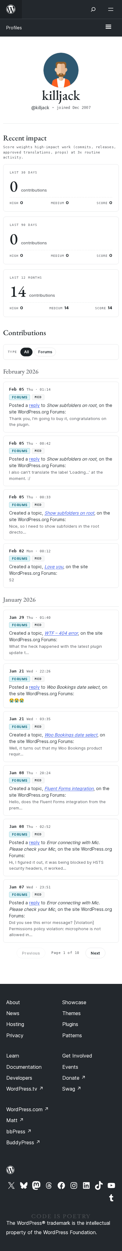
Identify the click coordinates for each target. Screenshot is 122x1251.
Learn (12, 1056)
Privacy (14, 1035)
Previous (31, 952)
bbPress (19, 1131)
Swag (71, 1089)
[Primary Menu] (108, 27)
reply (34, 405)
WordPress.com (27, 1109)
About (13, 1002)
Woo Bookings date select (70, 734)
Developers (19, 1078)
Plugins (70, 1024)
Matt (15, 1120)
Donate (74, 1078)
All (26, 351)
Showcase (74, 1002)
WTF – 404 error (61, 633)
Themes (71, 1013)
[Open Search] (93, 9)
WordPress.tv (24, 1089)
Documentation (24, 1067)
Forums (45, 351)
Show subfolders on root (69, 513)
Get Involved (77, 1056)
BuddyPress (23, 1142)
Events (70, 1067)
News (12, 1013)
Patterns (72, 1035)
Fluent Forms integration (69, 788)
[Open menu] (112, 9)
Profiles (14, 27)
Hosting (15, 1024)
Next (95, 952)
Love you (53, 566)
